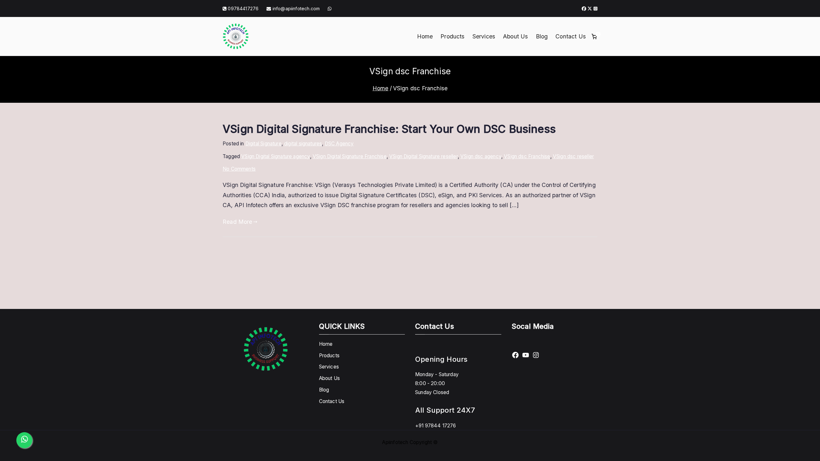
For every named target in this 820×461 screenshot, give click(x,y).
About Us (515, 36)
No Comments (239, 169)
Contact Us (570, 36)
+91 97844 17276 (435, 426)
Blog (542, 36)
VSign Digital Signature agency (275, 156)
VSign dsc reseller (573, 156)
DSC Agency (339, 144)
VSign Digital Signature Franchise (350, 156)
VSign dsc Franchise (527, 156)
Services (483, 36)
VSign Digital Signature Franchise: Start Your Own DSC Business (389, 128)
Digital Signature (263, 144)
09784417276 (243, 8)
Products (452, 36)
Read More (237, 221)
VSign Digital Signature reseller (423, 156)
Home (425, 36)
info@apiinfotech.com (295, 8)
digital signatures (303, 144)
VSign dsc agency (480, 156)
